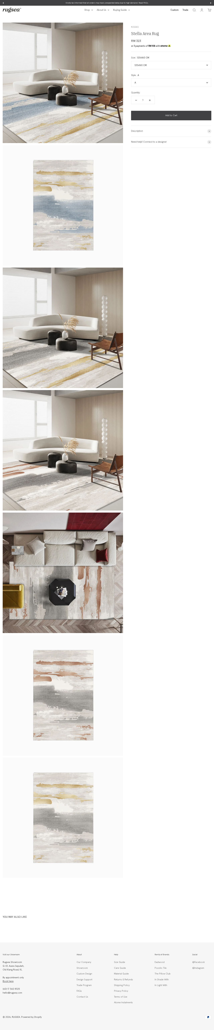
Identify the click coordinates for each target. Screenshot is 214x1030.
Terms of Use (120, 997)
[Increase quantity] (150, 100)
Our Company (84, 962)
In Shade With (162, 979)
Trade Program (84, 985)
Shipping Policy (122, 985)
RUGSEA (135, 27)
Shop (87, 10)
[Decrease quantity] (136, 100)
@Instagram (198, 968)
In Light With (161, 985)
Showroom (82, 968)
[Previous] (3, 3)
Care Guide (120, 968)
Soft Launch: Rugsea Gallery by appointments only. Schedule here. (107, 3)
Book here (8, 981)
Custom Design (84, 974)
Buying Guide (120, 10)
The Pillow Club (163, 974)
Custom (175, 10)
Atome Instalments (123, 1002)
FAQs (79, 991)
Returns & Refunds (123, 979)
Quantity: (135, 93)
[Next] (210, 3)
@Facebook (198, 962)
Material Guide (121, 974)
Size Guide (119, 962)
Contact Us (82, 997)
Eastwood (160, 962)
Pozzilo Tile (161, 968)
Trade (185, 10)
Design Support (84, 979)
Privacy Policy (121, 991)
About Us (101, 10)
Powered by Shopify (31, 1017)
